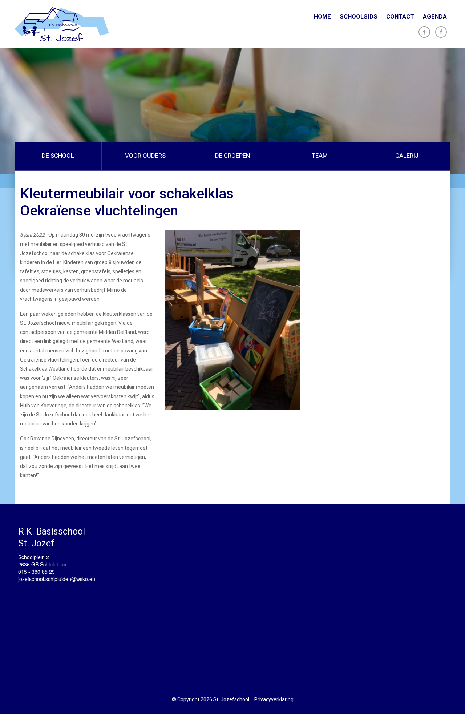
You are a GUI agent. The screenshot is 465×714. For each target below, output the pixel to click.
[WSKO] (62, 24)
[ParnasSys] (424, 32)
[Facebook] (441, 32)
